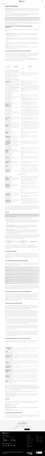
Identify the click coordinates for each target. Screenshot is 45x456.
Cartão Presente (29, 445)
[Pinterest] (9, 445)
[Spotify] (14, 445)
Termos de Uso (29, 438)
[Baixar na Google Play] (13, 440)
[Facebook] (3, 445)
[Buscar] (43, 3)
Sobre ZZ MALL (29, 437)
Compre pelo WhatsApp (39, 441)
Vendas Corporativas (29, 446)
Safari (23, 241)
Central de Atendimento (39, 437)
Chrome (16, 241)
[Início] (22, 1)
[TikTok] (11, 445)
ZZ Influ (28, 441)
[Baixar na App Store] (5, 440)
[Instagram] (6, 445)
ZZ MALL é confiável (29, 442)
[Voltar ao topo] (43, 454)
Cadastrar (27, 429)
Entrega (37, 438)
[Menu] (3, 1)
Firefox (9, 241)
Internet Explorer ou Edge (33, 241)
